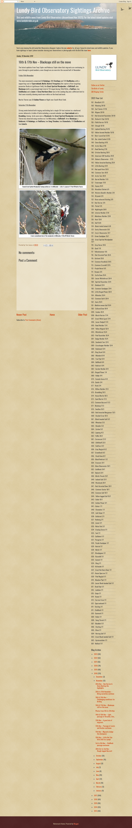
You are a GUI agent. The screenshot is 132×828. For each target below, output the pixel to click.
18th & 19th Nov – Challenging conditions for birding (105, 699)
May (97, 775)
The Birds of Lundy (97, 88)
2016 (96, 799)
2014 (96, 807)
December (99, 676)
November (99, 680)
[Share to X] (48, 245)
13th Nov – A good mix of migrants (103, 721)
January (99, 790)
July (97, 767)
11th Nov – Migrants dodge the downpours (104, 732)
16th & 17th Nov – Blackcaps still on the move (104, 706)
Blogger (76, 823)
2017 (96, 795)
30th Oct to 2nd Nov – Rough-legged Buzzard (103, 750)
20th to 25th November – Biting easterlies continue (104, 692)
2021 (96, 662)
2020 (96, 665)
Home (52, 314)
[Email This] (44, 245)
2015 (96, 803)
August (98, 763)
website (69, 48)
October (99, 755)
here (89, 50)
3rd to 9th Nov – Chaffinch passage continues (104, 744)
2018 (96, 673)
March (98, 783)
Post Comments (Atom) (33, 320)
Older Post (82, 314)
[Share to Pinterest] (52, 245)
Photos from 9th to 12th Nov (105, 711)
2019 (96, 669)
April (98, 779)
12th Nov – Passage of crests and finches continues (105, 727)
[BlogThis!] (46, 245)
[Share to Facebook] (50, 245)
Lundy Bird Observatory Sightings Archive (63, 10)
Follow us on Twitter (98, 85)
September (99, 759)
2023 (96, 654)
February (99, 786)
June (98, 771)
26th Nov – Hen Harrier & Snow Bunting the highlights (103, 686)
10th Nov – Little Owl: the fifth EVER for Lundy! (103, 738)
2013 (96, 811)
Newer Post (21, 314)
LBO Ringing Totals (97, 91)
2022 (96, 658)
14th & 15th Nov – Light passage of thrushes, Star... (105, 715)
